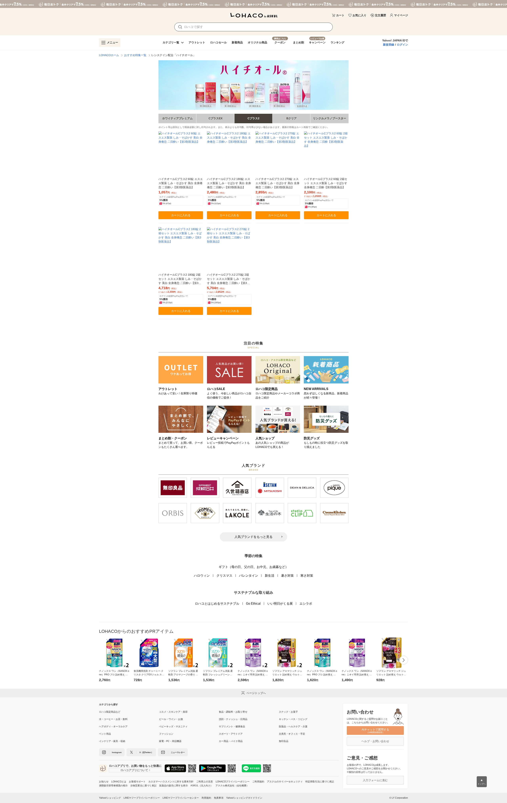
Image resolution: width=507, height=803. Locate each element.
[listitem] (129, 712)
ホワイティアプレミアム (177, 118)
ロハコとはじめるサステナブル (217, 603)
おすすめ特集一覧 (135, 55)
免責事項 (218, 798)
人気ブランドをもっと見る (253, 536)
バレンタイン (248, 575)
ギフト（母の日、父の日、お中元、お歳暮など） (253, 567)
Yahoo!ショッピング (110, 798)
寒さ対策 (306, 575)
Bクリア (291, 118)
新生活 (269, 575)
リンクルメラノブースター (329, 118)
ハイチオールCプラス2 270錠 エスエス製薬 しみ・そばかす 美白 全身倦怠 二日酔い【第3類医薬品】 (277, 183)
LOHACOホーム (109, 55)
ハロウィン (202, 575)
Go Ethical (253, 603)
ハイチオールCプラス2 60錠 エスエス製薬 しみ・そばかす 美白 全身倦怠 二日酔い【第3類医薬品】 (180, 183)
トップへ (482, 781)
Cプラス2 (253, 118)
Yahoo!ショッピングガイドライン (244, 798)
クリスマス (224, 575)
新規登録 (388, 44)
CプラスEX (215, 118)
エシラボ (305, 603)
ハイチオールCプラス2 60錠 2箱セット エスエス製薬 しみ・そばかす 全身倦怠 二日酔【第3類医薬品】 (325, 183)
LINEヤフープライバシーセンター (181, 798)
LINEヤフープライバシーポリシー (142, 798)
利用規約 (206, 798)
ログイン (402, 44)
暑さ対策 (287, 575)
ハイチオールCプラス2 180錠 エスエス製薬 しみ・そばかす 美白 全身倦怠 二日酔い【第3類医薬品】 (229, 183)
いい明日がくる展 (280, 603)
